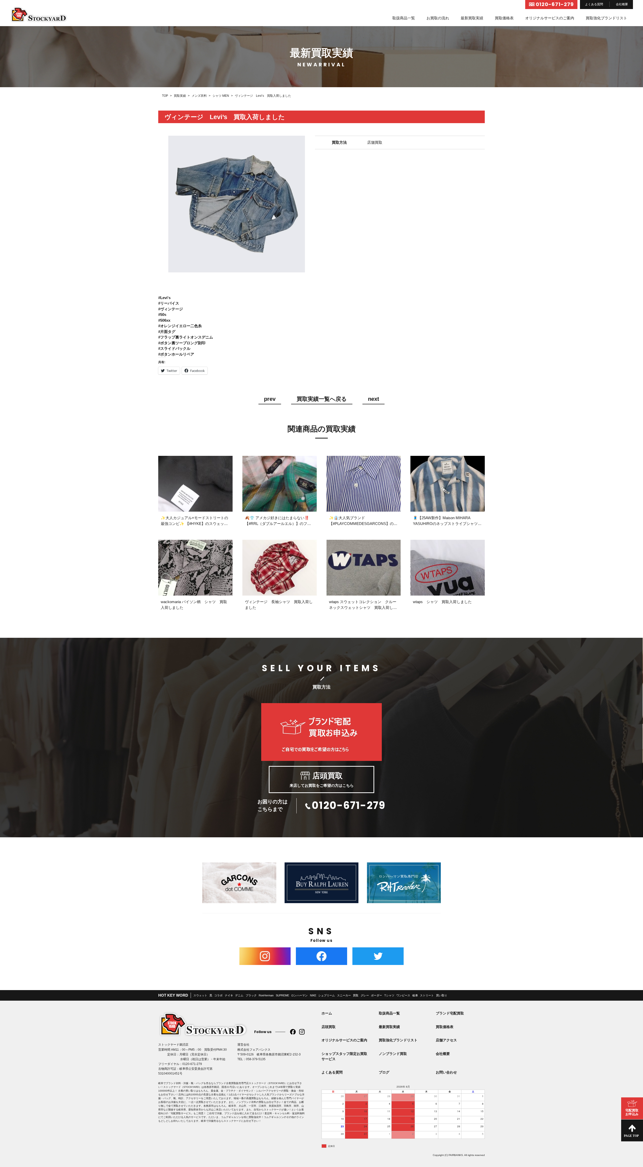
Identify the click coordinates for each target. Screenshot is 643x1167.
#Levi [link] (163, 298)
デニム (239, 995)
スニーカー (344, 995)
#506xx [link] (164, 320)
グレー (365, 995)
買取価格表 (504, 18)
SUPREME (282, 995)
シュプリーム (326, 995)
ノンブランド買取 (393, 1054)
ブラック (251, 995)
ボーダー (376, 995)
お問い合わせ (446, 1072)
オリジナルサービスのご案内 (549, 18)
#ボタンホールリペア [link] (176, 354)
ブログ (384, 1072)
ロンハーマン (299, 995)
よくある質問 (594, 4)
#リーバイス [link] (168, 303)
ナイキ (229, 995)
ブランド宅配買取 (450, 1013)
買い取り (441, 995)
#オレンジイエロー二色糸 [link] (180, 326)
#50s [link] (162, 314)
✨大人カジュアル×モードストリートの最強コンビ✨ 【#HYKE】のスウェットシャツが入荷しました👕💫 (194, 523)
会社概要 (622, 4)
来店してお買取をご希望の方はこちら (322, 779)
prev (270, 399)
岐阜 (415, 995)
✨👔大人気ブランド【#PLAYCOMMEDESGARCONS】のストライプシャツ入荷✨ (363, 523)
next (373, 399)
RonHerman (266, 995)
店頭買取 (329, 1027)
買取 (355, 995)
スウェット (200, 995)
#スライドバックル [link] (174, 348)
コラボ (218, 995)
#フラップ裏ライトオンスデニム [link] (185, 337)
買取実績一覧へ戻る (322, 399)
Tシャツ (389, 995)
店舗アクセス (446, 1040)
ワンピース (403, 995)
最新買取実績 (472, 18)
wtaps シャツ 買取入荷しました (442, 602)
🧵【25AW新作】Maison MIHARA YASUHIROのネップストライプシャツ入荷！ (447, 523)
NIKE (313, 995)
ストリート (427, 995)
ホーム (327, 1013)
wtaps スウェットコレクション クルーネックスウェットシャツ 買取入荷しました (363, 607)
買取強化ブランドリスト (606, 18)
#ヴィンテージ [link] (170, 309)
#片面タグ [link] (166, 331)
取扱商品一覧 (403, 18)
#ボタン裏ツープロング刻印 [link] (181, 343)
